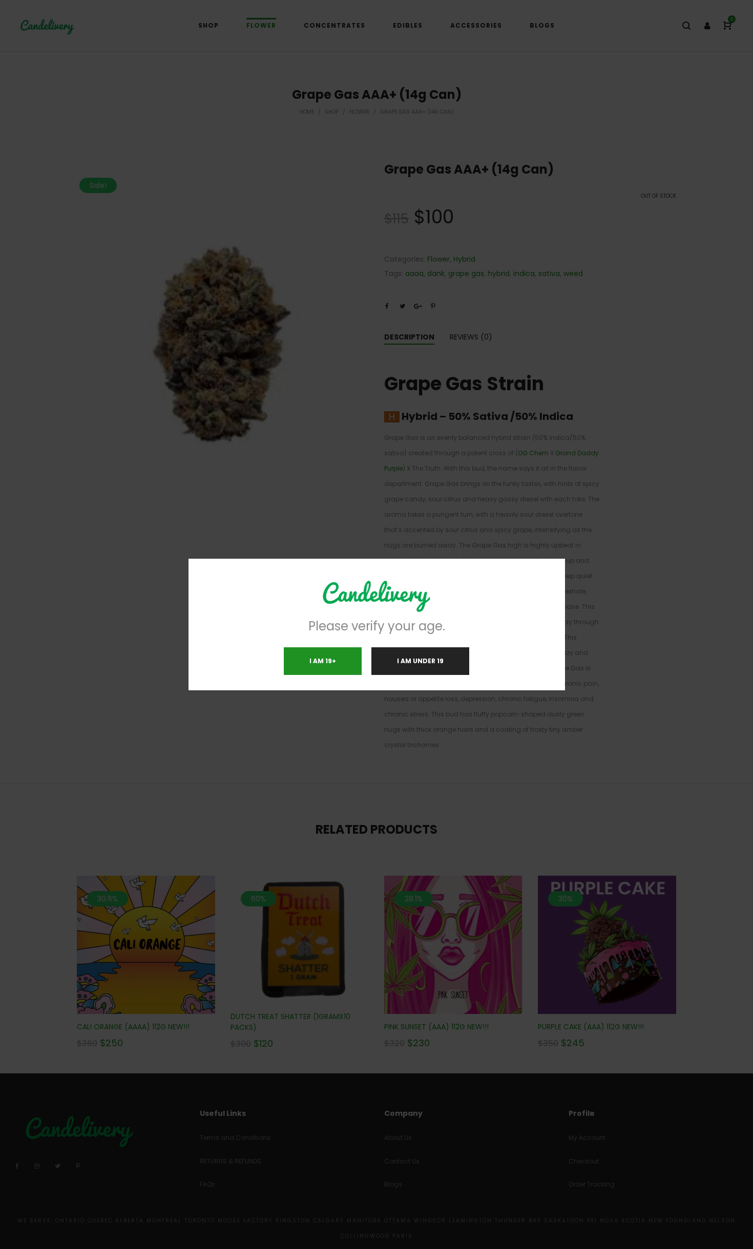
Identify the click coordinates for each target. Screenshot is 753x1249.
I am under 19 (420, 661)
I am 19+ (322, 661)
